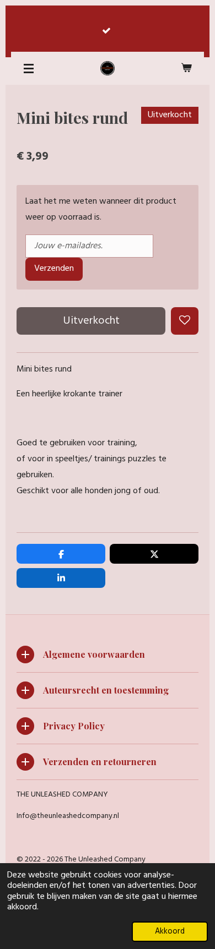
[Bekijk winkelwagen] (186, 68)
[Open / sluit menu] (29, 68)
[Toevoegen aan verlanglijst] (184, 321)
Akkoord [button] (170, 931)
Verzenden (54, 268)
